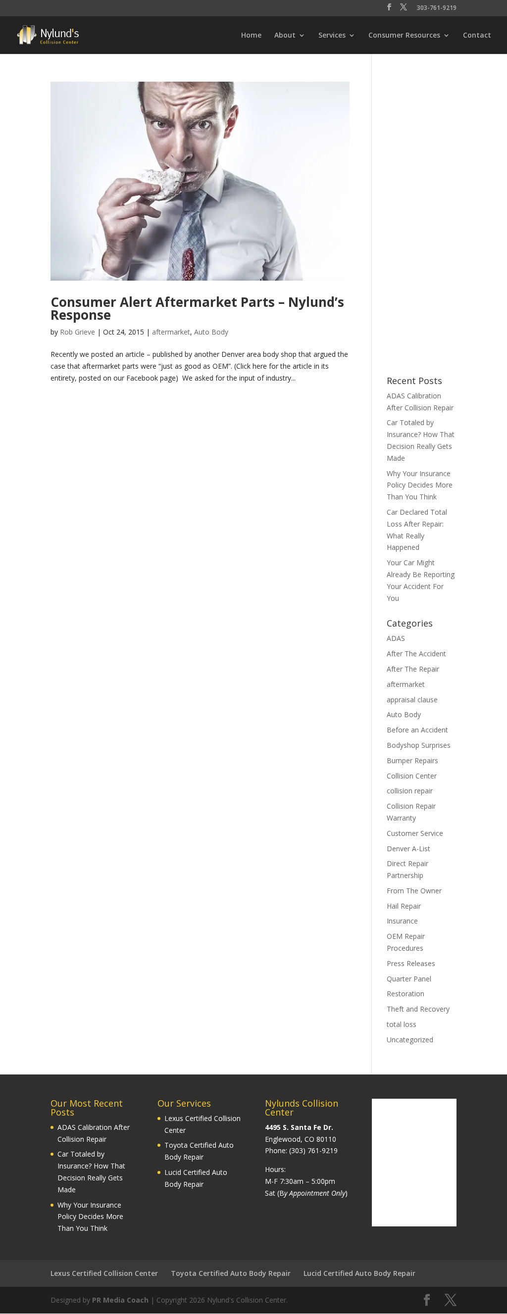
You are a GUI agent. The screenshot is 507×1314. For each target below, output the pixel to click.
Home (251, 36)
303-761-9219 (436, 8)
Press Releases (411, 963)
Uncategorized (410, 1039)
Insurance (402, 920)
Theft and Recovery (418, 1009)
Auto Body (211, 332)
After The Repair (413, 669)
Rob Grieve (77, 332)
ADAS (396, 638)
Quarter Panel (409, 978)
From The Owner (414, 890)
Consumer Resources (404, 36)
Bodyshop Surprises (419, 745)
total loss (401, 1024)
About (285, 36)
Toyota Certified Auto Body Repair (231, 1273)
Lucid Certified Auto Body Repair (359, 1273)
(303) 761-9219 (313, 1150)
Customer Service (415, 833)
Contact (477, 36)
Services (332, 36)
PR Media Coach (120, 1300)
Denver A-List (408, 848)
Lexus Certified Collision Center (104, 1273)
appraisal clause (412, 699)
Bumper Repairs (412, 760)
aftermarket (171, 332)
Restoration (405, 993)
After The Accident (416, 653)
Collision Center (412, 775)
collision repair (410, 790)
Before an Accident (417, 729)
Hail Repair (404, 906)
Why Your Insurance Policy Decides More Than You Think (420, 485)
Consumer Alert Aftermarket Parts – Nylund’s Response (197, 308)
